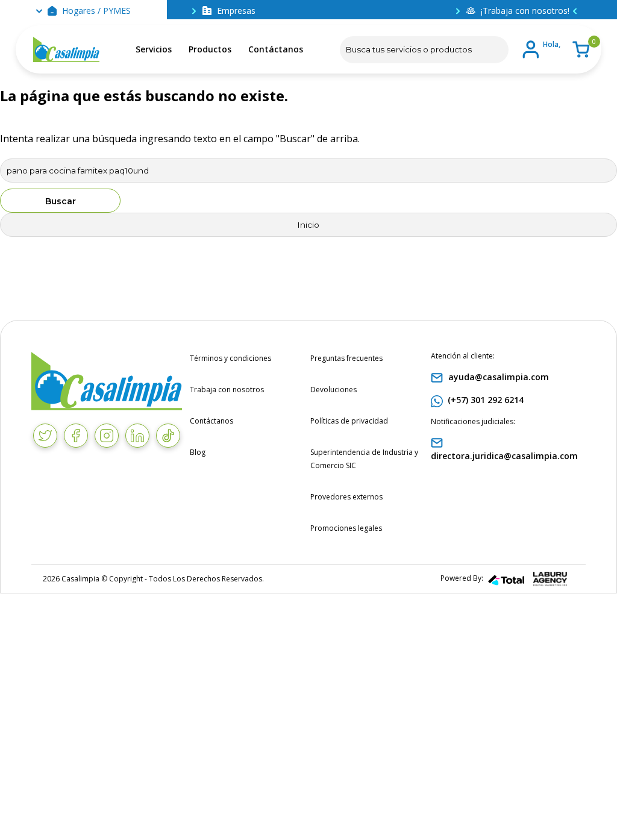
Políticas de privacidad (349, 421)
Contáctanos (275, 49)
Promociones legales (346, 528)
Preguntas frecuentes (346, 358)
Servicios (154, 49)
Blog (197, 452)
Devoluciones (333, 389)
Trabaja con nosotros (227, 389)
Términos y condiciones (230, 358)
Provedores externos (346, 497)
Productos (210, 49)
